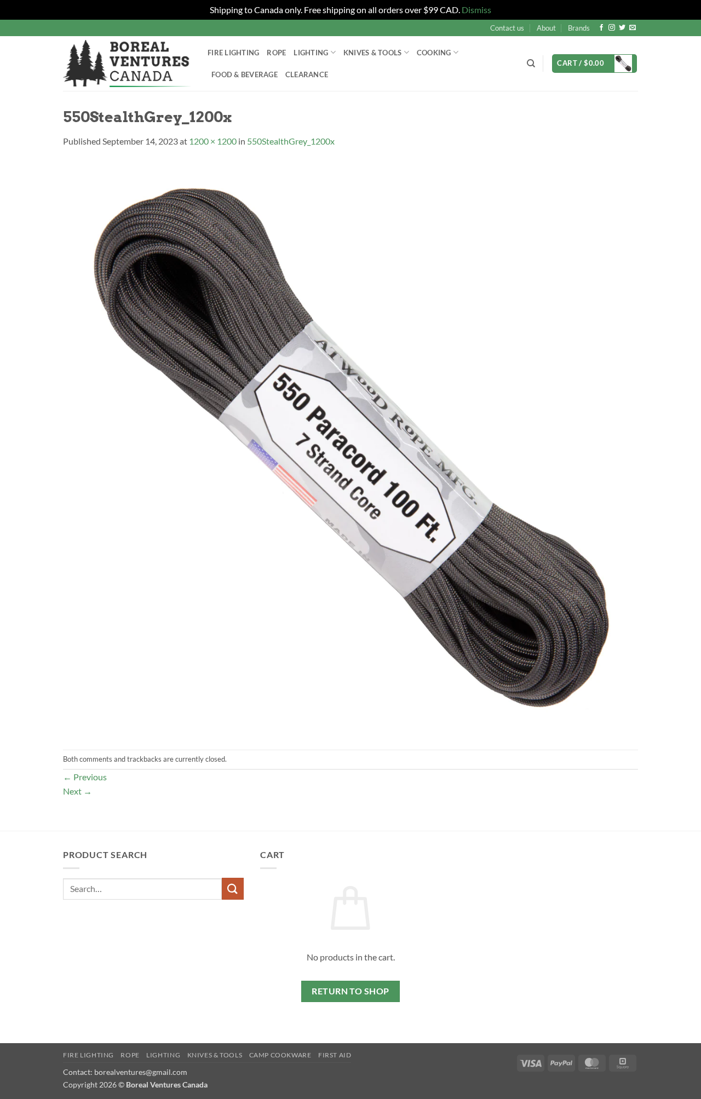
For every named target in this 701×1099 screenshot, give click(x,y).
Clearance (306, 74)
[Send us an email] (632, 28)
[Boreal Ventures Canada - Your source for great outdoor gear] (127, 63)
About (546, 28)
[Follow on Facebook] (601, 28)
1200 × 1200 (213, 141)
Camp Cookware (280, 1055)
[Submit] (233, 888)
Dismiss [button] (476, 9)
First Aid (335, 1055)
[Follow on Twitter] (622, 28)
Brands (579, 28)
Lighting (311, 52)
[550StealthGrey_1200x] (350, 447)
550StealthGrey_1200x (291, 141)
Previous (85, 777)
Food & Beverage (244, 74)
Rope (276, 52)
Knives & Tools (215, 1055)
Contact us (507, 28)
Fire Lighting (233, 52)
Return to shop (350, 991)
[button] (594, 63)
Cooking (434, 52)
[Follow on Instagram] (611, 28)
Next (77, 791)
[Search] (531, 63)
